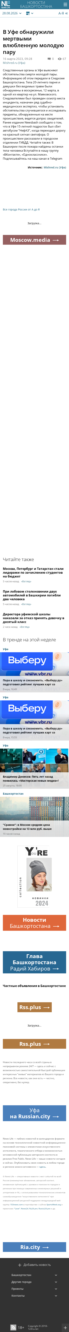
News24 (24, 1208)
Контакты (18, 1295)
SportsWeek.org (54, 1204)
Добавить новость (37, 1265)
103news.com (16, 1204)
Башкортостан (21, 1275)
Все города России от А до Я (21, 209)
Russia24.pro (44, 1208)
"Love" (17, 1208)
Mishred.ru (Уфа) (14, 63)
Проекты (17, 1289)
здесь (42, 1166)
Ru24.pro (33, 1208)
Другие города (21, 1282)
